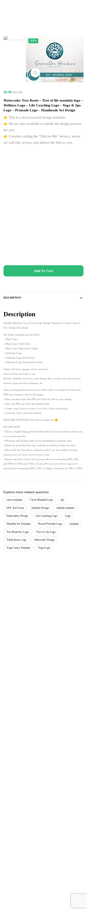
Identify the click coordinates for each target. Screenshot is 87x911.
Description (12, 297)
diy (62, 499)
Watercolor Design (44, 539)
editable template (65, 508)
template (74, 523)
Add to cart (43, 271)
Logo (68, 515)
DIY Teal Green (15, 508)
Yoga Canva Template (18, 547)
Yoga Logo (44, 547)
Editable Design (40, 508)
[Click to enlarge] (35, 72)
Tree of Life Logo (46, 532)
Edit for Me (49, 136)
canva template (14, 499)
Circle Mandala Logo (41, 499)
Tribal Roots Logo (16, 539)
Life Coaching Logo (46, 515)
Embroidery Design (17, 515)
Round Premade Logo (50, 523)
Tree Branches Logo (17, 532)
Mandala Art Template (18, 523)
